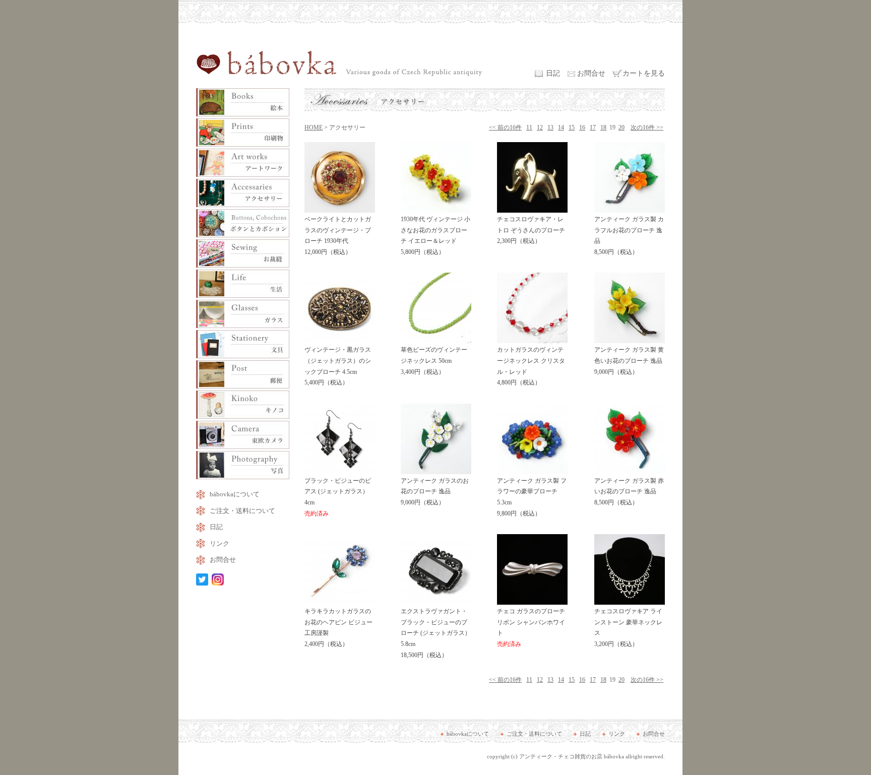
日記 (553, 73)
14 (561, 127)
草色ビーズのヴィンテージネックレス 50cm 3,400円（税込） (434, 360)
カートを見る (644, 73)
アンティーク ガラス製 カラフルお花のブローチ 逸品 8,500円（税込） (629, 235)
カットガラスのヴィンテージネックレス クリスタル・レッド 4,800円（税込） (531, 366)
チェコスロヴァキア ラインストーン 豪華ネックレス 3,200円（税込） (628, 628)
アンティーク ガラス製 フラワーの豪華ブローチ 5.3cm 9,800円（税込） (532, 497)
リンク (219, 543)
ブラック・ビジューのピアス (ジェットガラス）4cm (337, 497)
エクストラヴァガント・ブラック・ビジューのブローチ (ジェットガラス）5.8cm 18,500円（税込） (436, 633)
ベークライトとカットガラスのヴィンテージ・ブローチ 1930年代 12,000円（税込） (337, 235)
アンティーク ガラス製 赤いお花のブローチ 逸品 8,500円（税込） (629, 491)
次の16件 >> (647, 127)
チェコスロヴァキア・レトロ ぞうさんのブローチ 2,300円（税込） (531, 230)
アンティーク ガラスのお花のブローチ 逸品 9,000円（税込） (435, 491)
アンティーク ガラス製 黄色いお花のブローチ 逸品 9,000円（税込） (629, 360)
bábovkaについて (235, 494)
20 (621, 127)
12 (540, 127)
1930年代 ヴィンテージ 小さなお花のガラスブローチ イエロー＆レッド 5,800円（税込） (435, 235)
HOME (313, 127)
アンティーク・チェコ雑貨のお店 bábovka (571, 756)
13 (550, 127)
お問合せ (591, 73)
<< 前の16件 (505, 127)
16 (582, 127)
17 (593, 127)
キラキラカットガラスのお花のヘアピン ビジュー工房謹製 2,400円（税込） (338, 628)
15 (572, 127)
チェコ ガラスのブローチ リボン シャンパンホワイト (531, 628)
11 (529, 127)
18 (603, 127)
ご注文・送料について (242, 510)
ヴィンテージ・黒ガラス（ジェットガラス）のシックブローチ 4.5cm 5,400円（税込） (337, 366)
